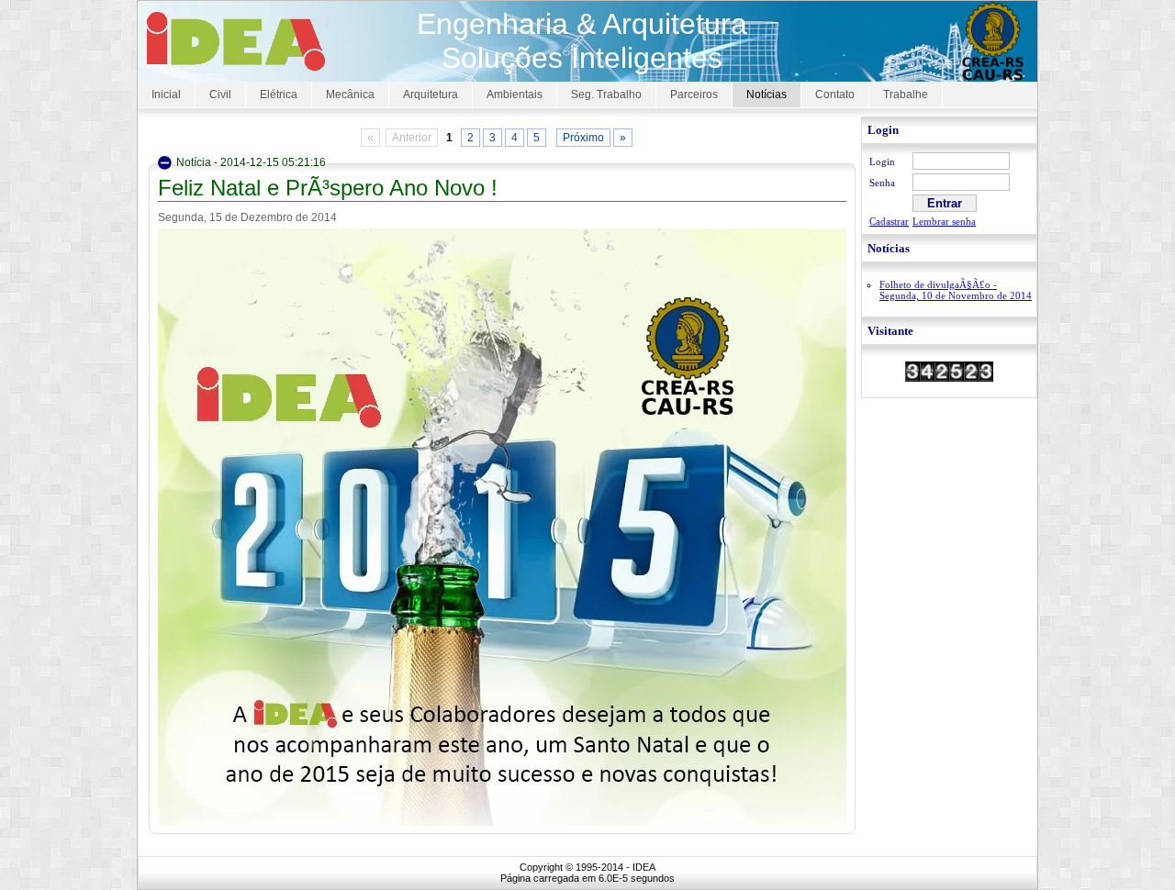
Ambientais (515, 94)
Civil (220, 94)
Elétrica (278, 94)
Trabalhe (905, 94)
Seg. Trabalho (606, 94)
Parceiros (694, 94)
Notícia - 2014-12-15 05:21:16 (251, 162)
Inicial (166, 94)
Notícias (766, 94)
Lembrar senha (944, 221)
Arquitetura (430, 94)
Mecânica (350, 94)
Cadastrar (889, 221)
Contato (835, 94)
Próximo (583, 137)
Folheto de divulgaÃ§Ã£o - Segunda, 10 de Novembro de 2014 (955, 290)
